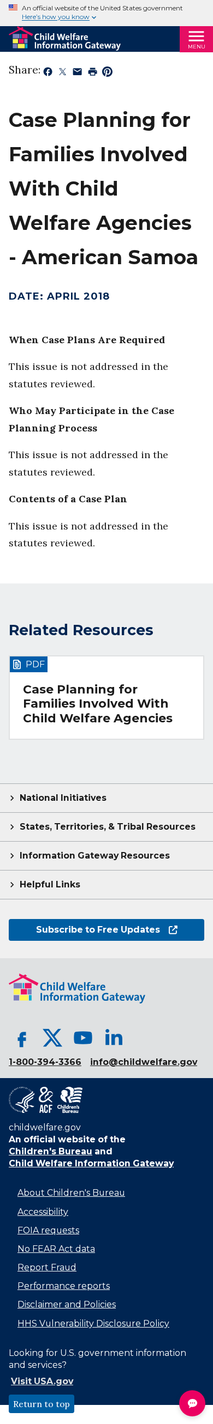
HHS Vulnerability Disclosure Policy (93, 1323)
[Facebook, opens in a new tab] (22, 1038)
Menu (196, 47)
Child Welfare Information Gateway (91, 1163)
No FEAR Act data (56, 1249)
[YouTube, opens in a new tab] (83, 1038)
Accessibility (42, 1212)
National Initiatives (63, 798)
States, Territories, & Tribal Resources (108, 826)
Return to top (41, 1403)
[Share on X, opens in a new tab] (62, 73)
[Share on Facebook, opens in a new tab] (48, 73)
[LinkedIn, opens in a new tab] (113, 1038)
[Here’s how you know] (106, 13)
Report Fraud (46, 1267)
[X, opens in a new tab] (52, 1038)
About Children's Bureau (71, 1193)
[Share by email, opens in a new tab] (77, 73)
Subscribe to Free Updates (84, 929)
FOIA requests (48, 1230)
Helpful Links (50, 884)
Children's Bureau (50, 1151)
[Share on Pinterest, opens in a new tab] (107, 73)
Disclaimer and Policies (66, 1304)
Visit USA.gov (42, 1381)
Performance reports (63, 1286)
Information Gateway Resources (95, 855)
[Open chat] (192, 1403)
